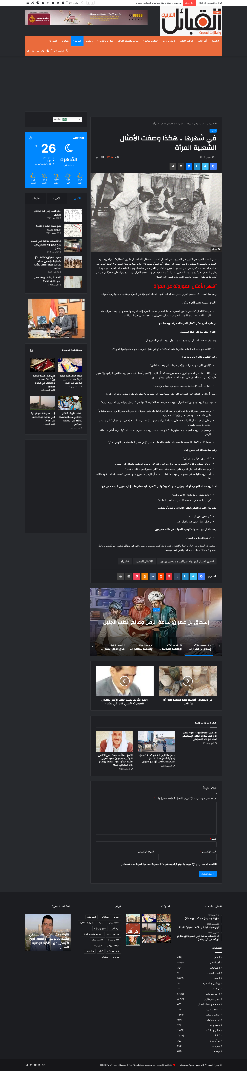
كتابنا (217, 1035)
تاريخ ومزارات (169, 41)
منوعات (216, 1046)
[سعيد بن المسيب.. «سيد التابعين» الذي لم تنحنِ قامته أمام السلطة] (133, 940)
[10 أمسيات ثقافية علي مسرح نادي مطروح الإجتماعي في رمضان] (73, 245)
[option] (156, 622)
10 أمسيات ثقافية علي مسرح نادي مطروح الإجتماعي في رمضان (46, 244)
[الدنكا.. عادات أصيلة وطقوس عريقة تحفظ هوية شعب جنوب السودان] (133, 918)
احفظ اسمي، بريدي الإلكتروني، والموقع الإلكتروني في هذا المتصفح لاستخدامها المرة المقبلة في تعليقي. (167, 864)
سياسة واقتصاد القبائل (128, 41)
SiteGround (106, 1065)
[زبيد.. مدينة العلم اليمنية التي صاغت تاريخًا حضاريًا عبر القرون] (42, 403)
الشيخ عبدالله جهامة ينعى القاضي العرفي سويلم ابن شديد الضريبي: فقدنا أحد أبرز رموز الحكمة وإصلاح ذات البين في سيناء (115, 760)
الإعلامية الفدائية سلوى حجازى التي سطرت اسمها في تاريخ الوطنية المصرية (156, 622)
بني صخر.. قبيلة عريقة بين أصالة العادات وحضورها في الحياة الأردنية (44, 381)
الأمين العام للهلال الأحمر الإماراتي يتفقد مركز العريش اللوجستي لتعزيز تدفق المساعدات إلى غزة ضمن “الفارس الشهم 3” (50, 939)
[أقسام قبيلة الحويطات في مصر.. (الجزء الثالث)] (73, 282)
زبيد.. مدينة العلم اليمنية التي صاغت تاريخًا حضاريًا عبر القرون (43, 417)
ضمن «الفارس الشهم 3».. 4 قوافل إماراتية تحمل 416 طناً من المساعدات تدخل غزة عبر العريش (157, 758)
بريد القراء (215, 988)
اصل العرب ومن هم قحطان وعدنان (47, 213)
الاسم (213, 839)
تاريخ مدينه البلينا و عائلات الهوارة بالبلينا (48, 228)
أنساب (217, 957)
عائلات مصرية (213, 1009)
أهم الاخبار (202, 41)
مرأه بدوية (215, 1040)
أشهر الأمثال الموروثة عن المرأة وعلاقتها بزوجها (186, 561)
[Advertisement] (123, 82)
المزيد (78, 41)
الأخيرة (56, 198)
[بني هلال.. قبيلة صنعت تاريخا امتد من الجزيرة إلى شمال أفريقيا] (164, 918)
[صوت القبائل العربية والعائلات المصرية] (191, 22)
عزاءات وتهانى (212, 1020)
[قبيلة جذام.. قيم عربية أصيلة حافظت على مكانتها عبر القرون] (70, 365)
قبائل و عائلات (186, 41)
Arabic (58, 119)
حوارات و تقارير (106, 41)
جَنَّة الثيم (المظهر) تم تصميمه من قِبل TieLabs (151, 1065)
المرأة (124, 561)
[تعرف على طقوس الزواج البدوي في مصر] (149, 939)
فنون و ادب (214, 1025)
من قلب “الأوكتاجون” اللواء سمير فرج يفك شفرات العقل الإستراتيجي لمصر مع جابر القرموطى (199, 736)
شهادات (65, 41)
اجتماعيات (215, 967)
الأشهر (77, 198)
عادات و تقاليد (151, 41)
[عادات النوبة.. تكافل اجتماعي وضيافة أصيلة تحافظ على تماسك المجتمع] (70, 403)
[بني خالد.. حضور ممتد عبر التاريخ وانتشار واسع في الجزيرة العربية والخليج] (133, 928)
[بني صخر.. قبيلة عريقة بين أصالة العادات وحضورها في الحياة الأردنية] (42, 365)
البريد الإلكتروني (208, 851)
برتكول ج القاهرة (211, 983)
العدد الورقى (214, 973)
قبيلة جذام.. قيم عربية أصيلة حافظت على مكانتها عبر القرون (71, 379)
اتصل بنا (53, 41)
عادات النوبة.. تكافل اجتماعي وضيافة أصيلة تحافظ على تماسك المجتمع (70, 419)
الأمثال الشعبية (143, 561)
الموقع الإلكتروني (146, 851)
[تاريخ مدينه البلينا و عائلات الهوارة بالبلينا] (73, 230)
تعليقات (36, 198)
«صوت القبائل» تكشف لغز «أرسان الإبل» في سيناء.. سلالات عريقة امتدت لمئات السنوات (47, 263)
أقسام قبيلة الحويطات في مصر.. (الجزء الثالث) (47, 279)
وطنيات (89, 41)
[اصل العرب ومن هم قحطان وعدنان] (73, 215)
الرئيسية (215, 41)
